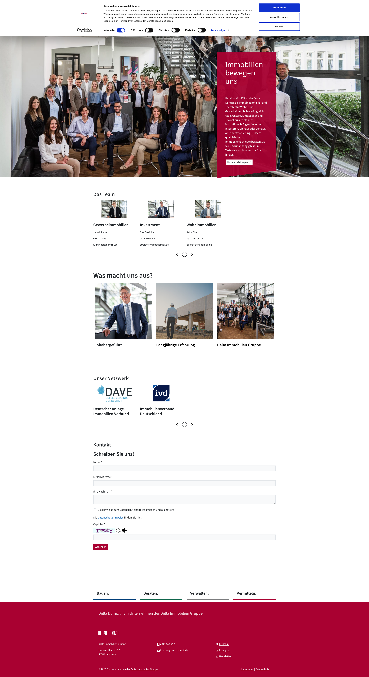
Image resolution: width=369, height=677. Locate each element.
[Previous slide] (177, 254)
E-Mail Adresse (102, 477)
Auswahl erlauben (279, 17)
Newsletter (225, 656)
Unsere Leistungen (237, 162)
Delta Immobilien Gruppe (144, 669)
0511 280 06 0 (167, 644)
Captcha (99, 524)
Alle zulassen (279, 7)
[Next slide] (192, 254)
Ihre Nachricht (102, 492)
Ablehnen (279, 26)
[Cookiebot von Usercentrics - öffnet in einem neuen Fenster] (84, 30)
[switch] (149, 31)
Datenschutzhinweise (111, 518)
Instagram (224, 650)
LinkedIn (224, 644)
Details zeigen (218, 30)
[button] (118, 530)
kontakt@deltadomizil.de (174, 650)
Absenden (100, 547)
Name (97, 462)
